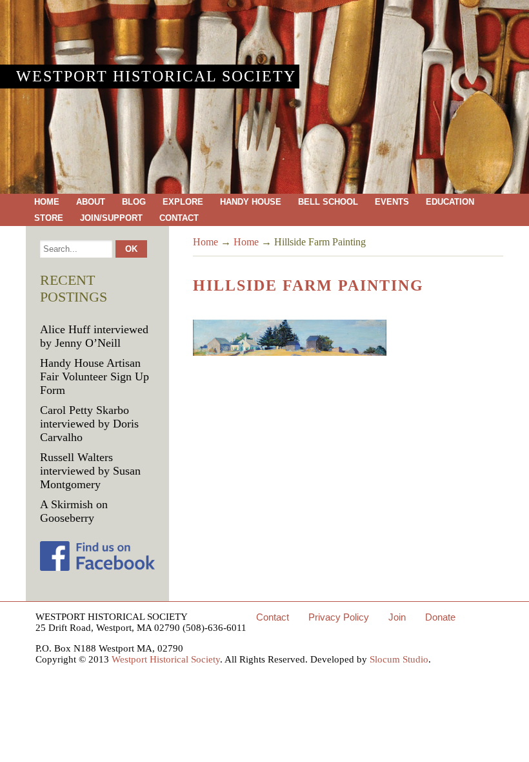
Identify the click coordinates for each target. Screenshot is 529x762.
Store (48, 218)
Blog (134, 202)
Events (392, 202)
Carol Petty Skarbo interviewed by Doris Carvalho (89, 424)
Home (46, 202)
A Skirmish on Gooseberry (74, 511)
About (90, 202)
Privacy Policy (338, 617)
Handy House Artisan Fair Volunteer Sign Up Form (94, 376)
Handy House (250, 202)
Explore (183, 202)
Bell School (328, 202)
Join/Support (111, 218)
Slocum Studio (399, 659)
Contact (179, 218)
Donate (440, 617)
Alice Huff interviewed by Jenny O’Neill (94, 336)
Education (450, 202)
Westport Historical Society (156, 76)
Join (397, 617)
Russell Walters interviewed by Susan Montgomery (90, 471)
